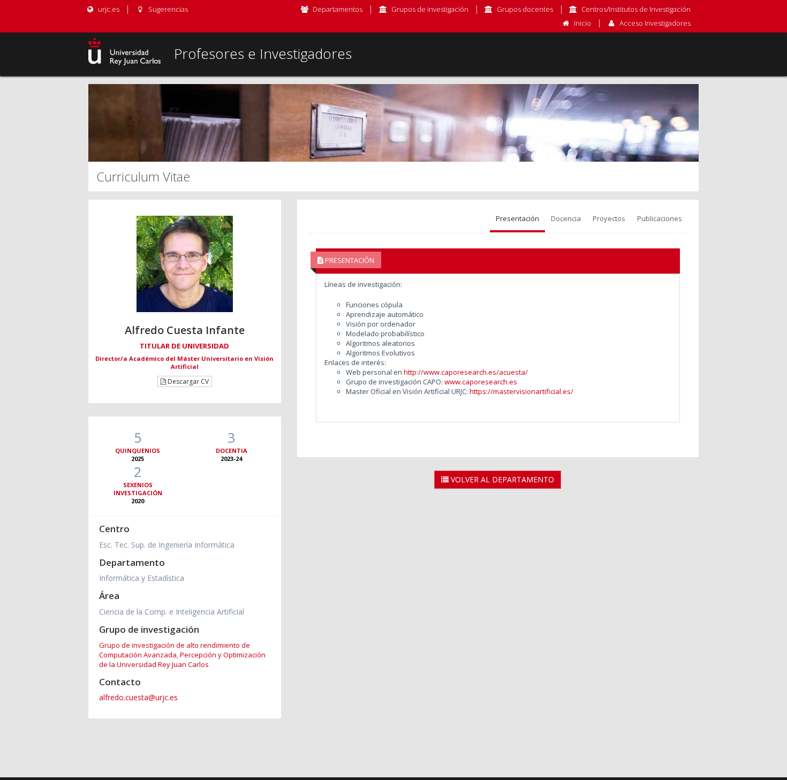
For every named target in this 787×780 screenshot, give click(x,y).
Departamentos (337, 9)
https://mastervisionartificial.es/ (521, 391)
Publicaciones (659, 218)
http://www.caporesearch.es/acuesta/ (466, 372)
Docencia (566, 218)
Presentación (517, 218)
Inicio (582, 23)
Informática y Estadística (141, 578)
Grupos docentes (525, 9)
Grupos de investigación (429, 9)
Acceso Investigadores (655, 23)
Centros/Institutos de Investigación (636, 9)
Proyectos (609, 218)
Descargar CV (187, 381)
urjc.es (107, 9)
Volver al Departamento (501, 479)
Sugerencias (167, 9)
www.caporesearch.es (480, 382)
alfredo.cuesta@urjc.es (138, 697)
